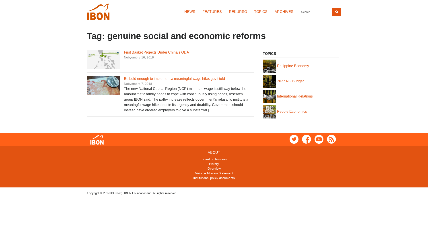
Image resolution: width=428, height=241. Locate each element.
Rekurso (238, 12)
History (214, 164)
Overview (214, 168)
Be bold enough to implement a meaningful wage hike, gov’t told (174, 79)
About (214, 152)
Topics (261, 12)
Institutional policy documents (214, 178)
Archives (284, 12)
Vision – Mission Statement (214, 173)
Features (212, 12)
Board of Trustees (214, 159)
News (189, 12)
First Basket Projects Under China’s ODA (156, 52)
